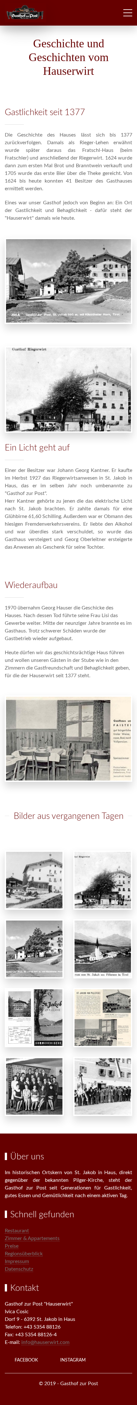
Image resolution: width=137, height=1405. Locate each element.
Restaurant (17, 1230)
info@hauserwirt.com (45, 1342)
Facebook (26, 1360)
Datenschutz (19, 1269)
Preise (11, 1246)
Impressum (17, 1261)
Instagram (73, 1360)
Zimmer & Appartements (32, 1238)
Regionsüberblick (24, 1253)
